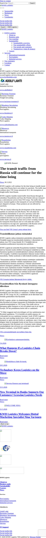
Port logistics (13, 57)
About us (12, 35)
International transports (17, 55)
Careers (11, 51)
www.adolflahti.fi (6, 90)
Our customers (9, 61)
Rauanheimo (4, 521)
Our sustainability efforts (22, 45)
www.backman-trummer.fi (9, 101)
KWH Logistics (10, 33)
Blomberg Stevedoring (8, 515)
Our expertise (13, 39)
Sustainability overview (21, 43)
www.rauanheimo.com (8, 148)
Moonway (3, 519)
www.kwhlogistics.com (8, 77)
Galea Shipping (5, 517)
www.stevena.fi (5, 159)
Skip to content (5, 1)
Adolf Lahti (4, 511)
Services (7, 53)
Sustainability (13, 41)
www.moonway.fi (6, 136)
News (6, 15)
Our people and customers (22, 47)
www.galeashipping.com (9, 125)
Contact (7, 65)
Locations (7, 63)
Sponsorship (8, 11)
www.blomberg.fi (6, 113)
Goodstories (8, 17)
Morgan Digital (35, 537)
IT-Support (4, 527)
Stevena (3, 523)
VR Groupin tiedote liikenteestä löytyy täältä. (16, 279)
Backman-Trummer (7, 513)
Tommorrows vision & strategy (24, 49)
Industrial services (15, 59)
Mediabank (8, 13)
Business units (14, 37)
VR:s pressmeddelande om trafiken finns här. (16, 332)
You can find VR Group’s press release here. (15, 229)
